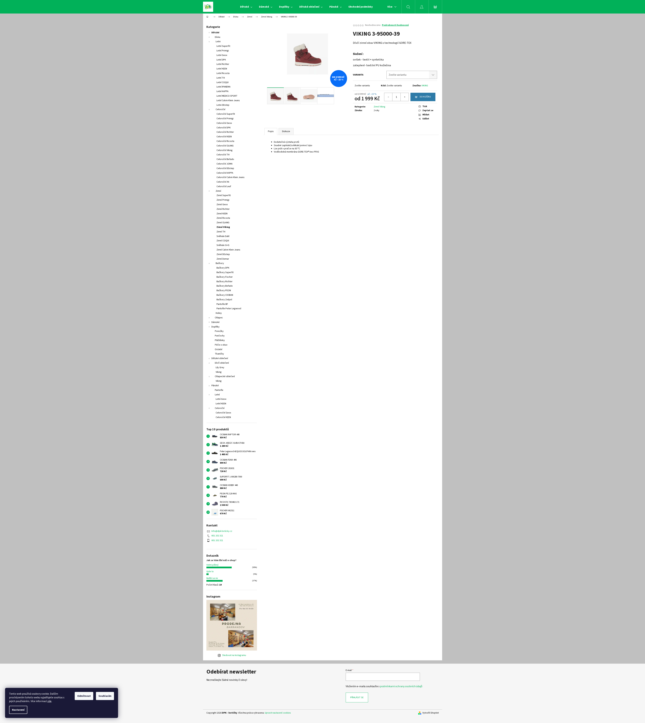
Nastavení (18, 710)
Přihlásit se (357, 697)
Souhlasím (104, 696)
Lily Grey (220, 367)
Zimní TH (221, 231)
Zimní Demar (223, 259)
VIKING (425, 85)
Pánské (215, 385)
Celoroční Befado (225, 159)
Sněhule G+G (223, 245)
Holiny (219, 313)
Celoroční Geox (224, 123)
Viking (219, 372)
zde (49, 701)
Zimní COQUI (223, 240)
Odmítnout (84, 696)
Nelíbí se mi (212, 578)
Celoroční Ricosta (225, 141)
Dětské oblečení (219, 358)
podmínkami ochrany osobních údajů (401, 686)
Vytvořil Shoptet (430, 713)
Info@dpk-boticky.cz (221, 531)
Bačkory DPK (223, 268)
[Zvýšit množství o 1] (404, 97)
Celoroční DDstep (225, 168)
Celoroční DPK (224, 127)
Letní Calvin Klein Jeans (228, 100)
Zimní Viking (223, 227)
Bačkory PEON (224, 290)
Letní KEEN (222, 68)
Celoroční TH (223, 154)
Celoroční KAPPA (225, 173)
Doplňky (215, 326)
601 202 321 (217, 535)
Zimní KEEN (222, 213)
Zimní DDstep (223, 254)
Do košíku (425, 96)
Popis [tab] (271, 131)
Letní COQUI (222, 82)
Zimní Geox (222, 204)
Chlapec (219, 317)
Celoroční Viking (225, 150)
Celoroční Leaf (224, 186)
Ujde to (210, 571)
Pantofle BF (222, 304)
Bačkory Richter (225, 281)
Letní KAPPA (222, 91)
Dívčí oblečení (222, 363)
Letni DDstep (223, 105)
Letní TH (221, 78)
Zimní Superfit (224, 195)
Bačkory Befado (225, 286)
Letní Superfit (223, 46)
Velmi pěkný (212, 565)
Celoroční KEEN (224, 136)
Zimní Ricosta (223, 218)
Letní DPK (221, 59)
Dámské (215, 322)
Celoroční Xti (223, 182)
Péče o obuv (221, 345)
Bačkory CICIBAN (225, 295)
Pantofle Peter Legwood (229, 308)
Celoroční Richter (225, 132)
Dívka (217, 37)
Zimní (218, 191)
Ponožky (219, 331)
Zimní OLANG (223, 222)
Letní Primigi (223, 50)
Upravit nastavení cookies (278, 713)
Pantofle (219, 390)
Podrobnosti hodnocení (395, 25)
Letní (217, 394)
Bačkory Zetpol (224, 299)
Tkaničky (219, 354)
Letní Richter (223, 64)
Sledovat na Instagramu (234, 655)
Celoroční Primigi (225, 118)
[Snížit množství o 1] (388, 97)
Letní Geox (222, 55)
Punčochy (220, 335)
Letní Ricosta (223, 73)
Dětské (215, 32)
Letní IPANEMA (224, 86)
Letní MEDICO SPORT (227, 96)
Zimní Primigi (223, 200)
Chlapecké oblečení (225, 376)
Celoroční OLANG (225, 145)
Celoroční (220, 109)
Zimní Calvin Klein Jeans (228, 249)
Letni (218, 41)
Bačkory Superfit (225, 272)
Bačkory (220, 263)
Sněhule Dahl (223, 236)
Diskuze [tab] (286, 131)
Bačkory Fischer (225, 277)
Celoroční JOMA (225, 164)
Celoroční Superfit (226, 114)
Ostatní (218, 349)
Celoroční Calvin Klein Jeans (231, 177)
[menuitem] (246, 7)
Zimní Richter (223, 209)
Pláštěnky (220, 340)
